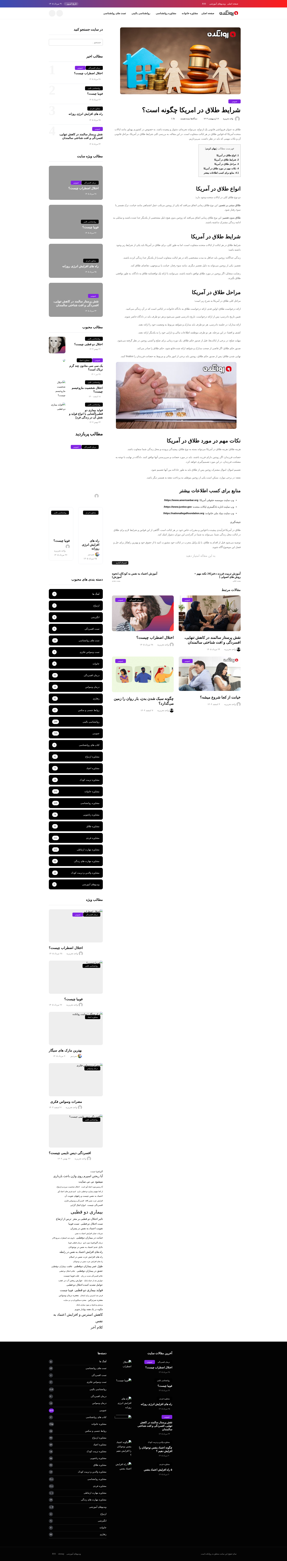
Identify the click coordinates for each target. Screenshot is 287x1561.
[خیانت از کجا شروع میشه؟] (210, 674)
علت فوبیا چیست (71, 1276)
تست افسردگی (99, 1375)
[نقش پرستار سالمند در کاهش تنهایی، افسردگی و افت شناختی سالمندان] (210, 613)
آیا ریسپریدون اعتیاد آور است (92, 1187)
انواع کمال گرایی (78, 1205)
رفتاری (103, 1534)
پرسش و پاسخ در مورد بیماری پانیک (89, 1305)
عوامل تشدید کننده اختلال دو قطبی (84, 1285)
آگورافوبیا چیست (96, 1171)
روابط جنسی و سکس (95, 1431)
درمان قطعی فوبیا (75, 1243)
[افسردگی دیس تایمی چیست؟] (76, 1131)
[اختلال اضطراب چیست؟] (143, 613)
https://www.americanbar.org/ (181, 500)
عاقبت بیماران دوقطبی (61, 1266)
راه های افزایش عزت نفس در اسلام (86, 1257)
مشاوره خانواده (190, 13)
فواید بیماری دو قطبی (89, 1290)
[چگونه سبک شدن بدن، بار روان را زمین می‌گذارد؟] (143, 674)
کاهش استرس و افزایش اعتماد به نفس (78, 1318)
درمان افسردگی (135, 600)
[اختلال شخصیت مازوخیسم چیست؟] (57, 389)
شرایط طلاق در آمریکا (226, 159)
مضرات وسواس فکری (66, 1101)
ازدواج (103, 1514)
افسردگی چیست (95, 1205)
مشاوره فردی (95, 109)
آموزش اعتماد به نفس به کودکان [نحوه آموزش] (134, 577)
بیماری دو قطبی (87, 1211)
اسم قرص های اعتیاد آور (67, 1191)
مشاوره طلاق (99, 1465)
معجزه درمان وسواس (69, 1295)
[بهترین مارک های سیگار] (76, 1028)
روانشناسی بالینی (141, 13)
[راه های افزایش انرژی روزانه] (90, 521)
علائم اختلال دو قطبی (67, 1271)
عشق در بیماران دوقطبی (90, 1271)
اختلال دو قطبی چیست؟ (88, 344)
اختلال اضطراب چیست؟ (155, 637)
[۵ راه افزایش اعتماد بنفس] (123, 1466)
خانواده (103, 1527)
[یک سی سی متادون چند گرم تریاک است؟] (57, 360)
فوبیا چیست (66, 1290)
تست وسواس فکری (96, 1382)
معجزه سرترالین (95, 1300)
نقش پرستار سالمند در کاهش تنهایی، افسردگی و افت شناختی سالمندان (155, 1426)
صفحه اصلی (232, 3)
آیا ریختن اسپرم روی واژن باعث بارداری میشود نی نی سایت (78, 1178)
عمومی (234, 101)
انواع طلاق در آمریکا (228, 155)
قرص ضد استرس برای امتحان (91, 1295)
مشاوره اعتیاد (84, 360)
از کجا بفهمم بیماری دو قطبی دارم (90, 1191)
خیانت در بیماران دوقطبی (89, 1237)
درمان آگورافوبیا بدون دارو (93, 1243)
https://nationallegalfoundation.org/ (183, 513)
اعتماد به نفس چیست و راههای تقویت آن (84, 1196)
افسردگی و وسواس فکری (74, 1201)
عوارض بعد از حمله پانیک (93, 1281)
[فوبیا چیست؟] (61, 521)
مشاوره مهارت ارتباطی (95, 1492)
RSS (204, 3)
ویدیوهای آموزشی (217, 3)
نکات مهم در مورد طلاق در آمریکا (221, 168)
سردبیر (91, 554)
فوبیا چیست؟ (95, 93)
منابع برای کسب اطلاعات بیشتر (221, 172)
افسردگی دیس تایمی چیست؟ (70, 1153)
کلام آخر (97, 1327)
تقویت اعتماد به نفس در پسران (86, 1228)
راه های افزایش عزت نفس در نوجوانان (88, 1261)
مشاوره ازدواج (99, 1437)
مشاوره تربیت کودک (96, 1451)
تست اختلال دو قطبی (92, 1223)
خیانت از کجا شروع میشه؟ (220, 697)
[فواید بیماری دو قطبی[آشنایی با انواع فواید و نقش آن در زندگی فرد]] (57, 407)
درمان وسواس (92, 1068)
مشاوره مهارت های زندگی (93, 1499)
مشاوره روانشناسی (166, 13)
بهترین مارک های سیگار (65, 1050)
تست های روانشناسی (114, 13)
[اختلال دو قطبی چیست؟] (57, 345)
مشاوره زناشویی (98, 1458)
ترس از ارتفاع (63, 1218)
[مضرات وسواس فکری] (76, 1079)
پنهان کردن (211, 148)
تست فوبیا (73, 1223)
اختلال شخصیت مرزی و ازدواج (68, 1187)
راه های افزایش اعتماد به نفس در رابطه (81, 1251)
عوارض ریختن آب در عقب (70, 1280)
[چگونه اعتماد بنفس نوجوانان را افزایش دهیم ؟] (123, 1448)
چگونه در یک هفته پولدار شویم (89, 1309)
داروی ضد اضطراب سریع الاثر (63, 1238)
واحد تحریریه (228, 118)
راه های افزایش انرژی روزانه (86, 114)
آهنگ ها (102, 1361)
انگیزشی (102, 1520)
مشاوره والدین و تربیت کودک (159, 1442)
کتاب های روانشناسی (96, 1417)
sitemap (61, 1554)
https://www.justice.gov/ (178, 506)
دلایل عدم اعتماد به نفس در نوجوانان (85, 1247)
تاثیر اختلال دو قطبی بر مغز (88, 1218)
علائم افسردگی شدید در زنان (92, 1276)
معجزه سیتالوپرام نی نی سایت (74, 1300)
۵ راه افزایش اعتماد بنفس (158, 1469)
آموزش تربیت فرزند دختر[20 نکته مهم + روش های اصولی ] (217, 577)
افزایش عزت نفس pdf (94, 1201)
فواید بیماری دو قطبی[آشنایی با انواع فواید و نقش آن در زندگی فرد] (86, 414)
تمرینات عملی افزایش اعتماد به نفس (89, 1233)
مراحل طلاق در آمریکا (226, 164)
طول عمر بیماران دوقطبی (88, 1266)
